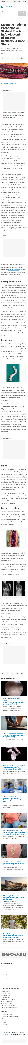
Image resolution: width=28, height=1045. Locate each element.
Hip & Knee (18, 796)
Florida (19, 1)
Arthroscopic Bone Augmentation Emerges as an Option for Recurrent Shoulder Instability (14, 767)
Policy (13, 117)
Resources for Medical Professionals (10, 982)
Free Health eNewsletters (7, 980)
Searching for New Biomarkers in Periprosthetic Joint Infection (13, 864)
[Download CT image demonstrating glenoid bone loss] (14, 754)
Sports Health (20, 733)
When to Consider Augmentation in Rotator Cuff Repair (13, 703)
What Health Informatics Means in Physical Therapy (13, 736)
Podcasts (3, 1022)
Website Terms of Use (6, 1001)
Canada (14, 1)
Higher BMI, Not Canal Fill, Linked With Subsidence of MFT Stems (14, 833)
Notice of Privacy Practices (8, 1005)
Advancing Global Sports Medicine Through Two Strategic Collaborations (14, 897)
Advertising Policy (5, 995)
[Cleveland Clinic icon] (2, 7)
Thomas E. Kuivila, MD (10, 84)
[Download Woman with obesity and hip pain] (14, 820)
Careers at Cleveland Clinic (7, 970)
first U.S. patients (13, 269)
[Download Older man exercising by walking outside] (14, 922)
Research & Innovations (7, 976)
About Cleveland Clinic (6, 968)
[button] (25, 6)
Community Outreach (6, 974)
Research (19, 861)
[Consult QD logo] (8, 7)
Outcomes (3, 1020)
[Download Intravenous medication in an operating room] (14, 786)
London (24, 1)
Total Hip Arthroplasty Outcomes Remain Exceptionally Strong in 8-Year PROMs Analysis (13, 935)
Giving (2, 972)
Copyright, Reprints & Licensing (8, 999)
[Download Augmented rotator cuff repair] (14, 688)
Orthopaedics (11, 21)
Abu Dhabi (9, 1)
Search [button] (22, 12)
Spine (16, 21)
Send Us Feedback (5, 991)
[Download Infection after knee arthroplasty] (14, 851)
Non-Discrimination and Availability (9, 1007)
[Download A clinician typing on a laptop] (14, 723)
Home (2, 966)
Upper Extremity (20, 763)
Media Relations (5, 984)
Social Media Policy (6, 997)
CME (2, 1018)
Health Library (4, 978)
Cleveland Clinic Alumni (6, 1014)
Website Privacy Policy (6, 1003)
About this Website (6, 993)
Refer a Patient (5, 1024)
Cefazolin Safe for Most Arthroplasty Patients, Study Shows (12, 799)
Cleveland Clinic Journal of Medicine (10, 1016)
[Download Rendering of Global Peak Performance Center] (14, 884)
